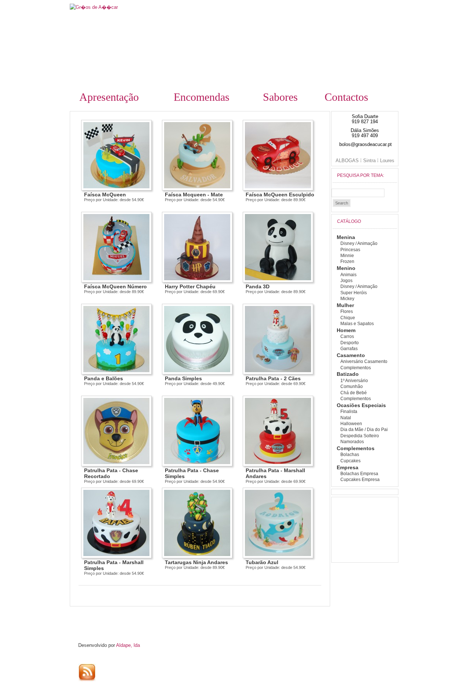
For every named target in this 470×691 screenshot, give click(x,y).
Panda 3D (258, 286)
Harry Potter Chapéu (190, 286)
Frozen (347, 261)
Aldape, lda (128, 645)
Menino (346, 268)
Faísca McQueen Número (115, 286)
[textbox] (358, 193)
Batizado (348, 374)
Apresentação (109, 97)
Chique (347, 317)
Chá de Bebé (353, 392)
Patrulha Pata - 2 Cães (273, 378)
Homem (346, 330)
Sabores (280, 97)
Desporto (349, 342)
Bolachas (349, 454)
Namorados (352, 441)
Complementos (355, 367)
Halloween (351, 423)
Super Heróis (353, 292)
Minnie (347, 255)
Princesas (350, 249)
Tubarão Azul (262, 562)
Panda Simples (183, 378)
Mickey (347, 298)
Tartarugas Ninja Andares (196, 562)
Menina (346, 237)
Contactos (346, 97)
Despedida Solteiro (359, 435)
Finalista (348, 411)
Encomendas (201, 97)
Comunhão (351, 386)
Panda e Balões (103, 378)
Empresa (347, 467)
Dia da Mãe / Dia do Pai (364, 429)
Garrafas (349, 348)
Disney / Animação (358, 243)
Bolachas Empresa (359, 473)
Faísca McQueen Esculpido (280, 194)
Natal (345, 417)
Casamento (351, 355)
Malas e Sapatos (357, 323)
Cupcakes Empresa (360, 479)
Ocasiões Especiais (361, 405)
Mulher (345, 305)
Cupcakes (350, 460)
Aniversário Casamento (363, 361)
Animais (348, 274)
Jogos (346, 280)
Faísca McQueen (105, 194)
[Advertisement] (137, 617)
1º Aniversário (354, 380)
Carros (347, 336)
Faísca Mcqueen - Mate (194, 194)
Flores (346, 311)
